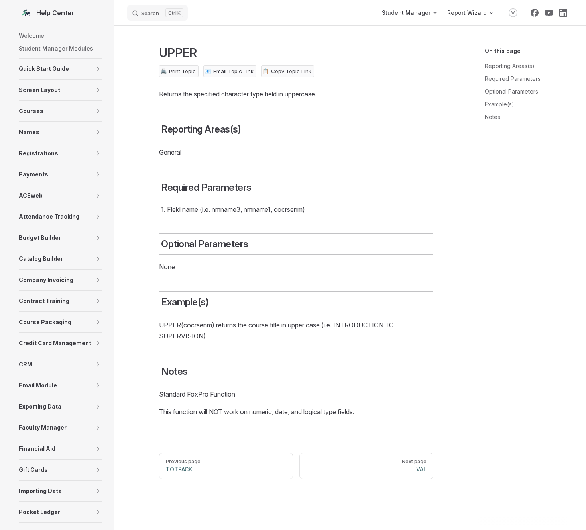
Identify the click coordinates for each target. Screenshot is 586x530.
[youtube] (549, 13)
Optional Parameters (511, 91)
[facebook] (534, 13)
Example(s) (499, 104)
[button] (60, 69)
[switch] (513, 12)
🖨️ (178, 71)
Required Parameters (513, 78)
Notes (492, 116)
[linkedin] (563, 13)
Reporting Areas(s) (510, 66)
